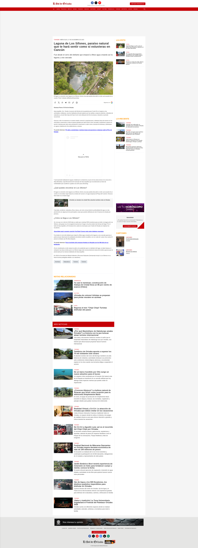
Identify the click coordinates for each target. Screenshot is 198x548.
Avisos (130, 9)
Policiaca (64, 9)
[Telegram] (66, 102)
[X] (96, 2)
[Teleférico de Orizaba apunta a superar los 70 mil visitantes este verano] (63, 358)
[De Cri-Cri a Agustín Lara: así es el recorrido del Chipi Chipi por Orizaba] (63, 432)
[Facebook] (92, 2)
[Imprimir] (76, 102)
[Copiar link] (73, 102)
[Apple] (104, 536)
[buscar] (144, 9)
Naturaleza (67, 261)
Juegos (135, 9)
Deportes (124, 9)
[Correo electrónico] (69, 102)
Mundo (75, 9)
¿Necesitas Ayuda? (99, 532)
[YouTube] (99, 2)
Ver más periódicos (137, 3)
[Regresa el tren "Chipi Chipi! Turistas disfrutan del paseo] (63, 310)
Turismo (118, 9)
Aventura (57, 261)
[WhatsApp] (62, 102)
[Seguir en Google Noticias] (112, 102)
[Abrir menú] (54, 9)
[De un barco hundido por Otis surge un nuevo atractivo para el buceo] (63, 377)
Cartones (93, 9)
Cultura (104, 9)
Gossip (99, 9)
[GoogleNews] (100, 536)
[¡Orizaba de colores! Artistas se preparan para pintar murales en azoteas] (63, 297)
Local (58, 9)
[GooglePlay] (108, 536)
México (70, 9)
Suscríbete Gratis (130, 226)
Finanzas (80, 9)
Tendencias (111, 9)
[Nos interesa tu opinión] (99, 522)
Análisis (86, 9)
